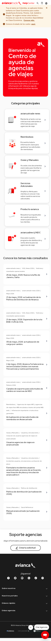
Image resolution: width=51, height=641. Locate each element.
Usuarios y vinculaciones (29, 433)
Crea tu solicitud (27, 547)
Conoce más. (29, 20)
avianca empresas (10, 605)
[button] (46, 3)
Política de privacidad (11, 613)
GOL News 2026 (28, 268)
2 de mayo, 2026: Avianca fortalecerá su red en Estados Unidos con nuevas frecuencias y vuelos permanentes (25, 366)
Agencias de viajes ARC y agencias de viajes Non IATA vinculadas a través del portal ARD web (24, 407)
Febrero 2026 (11, 385)
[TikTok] (36, 578)
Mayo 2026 (10, 294)
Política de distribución (29, 488)
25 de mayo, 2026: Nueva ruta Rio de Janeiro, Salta (23, 276)
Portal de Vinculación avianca (14, 625)
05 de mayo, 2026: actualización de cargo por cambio (22, 343)
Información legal (10, 608)
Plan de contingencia (11, 627)
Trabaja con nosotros (11, 598)
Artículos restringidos (11, 622)
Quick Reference (27, 507)
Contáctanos (8, 632)
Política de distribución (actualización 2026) (24, 492)
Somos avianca (9, 593)
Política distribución (10, 620)
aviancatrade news (13, 268)
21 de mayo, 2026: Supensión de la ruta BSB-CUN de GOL (24, 320)
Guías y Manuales (12, 433)
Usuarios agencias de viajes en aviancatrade (20, 443)
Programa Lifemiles (11, 600)
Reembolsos (10, 404)
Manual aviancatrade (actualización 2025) (23, 512)
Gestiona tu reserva (11, 615)
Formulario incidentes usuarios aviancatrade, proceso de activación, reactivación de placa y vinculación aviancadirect (23, 471)
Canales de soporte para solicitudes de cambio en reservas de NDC (24, 390)
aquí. (33, 24)
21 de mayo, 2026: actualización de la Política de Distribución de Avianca (23, 298)
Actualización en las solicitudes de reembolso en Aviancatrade (22, 418)
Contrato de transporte (12, 617)
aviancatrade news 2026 (31, 291)
